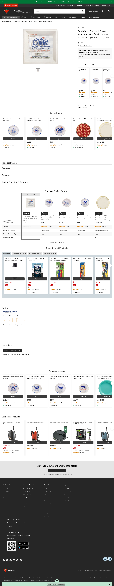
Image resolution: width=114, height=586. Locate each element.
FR (109, 5)
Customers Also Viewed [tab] (19, 253)
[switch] (5, 221)
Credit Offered (61, 5)
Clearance (48, 17)
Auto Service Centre (27, 491)
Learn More (10, 538)
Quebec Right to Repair (69, 504)
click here (84, 107)
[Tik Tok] (21, 560)
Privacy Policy (67, 488)
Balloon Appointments (28, 507)
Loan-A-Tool (25, 510)
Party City (82, 17)
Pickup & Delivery (7, 497)
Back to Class (72, 17)
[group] (14, 284)
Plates (30, 21)
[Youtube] (14, 560)
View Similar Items (106, 37)
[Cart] (109, 11)
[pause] (7, 2)
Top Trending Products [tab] (34, 253)
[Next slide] (111, 2)
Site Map (66, 494)
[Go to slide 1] (38, 70)
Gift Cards (25, 500)
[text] (84, 93)
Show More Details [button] (56, 242)
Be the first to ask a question (12, 350)
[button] (83, 11)
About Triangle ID (47, 491)
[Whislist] (103, 11)
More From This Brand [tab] (49, 253)
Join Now (70, 474)
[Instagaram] (11, 560)
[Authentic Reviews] (10, 311)
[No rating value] (81, 37)
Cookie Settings (6, 513)
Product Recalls (6, 504)
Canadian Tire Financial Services (30, 488)
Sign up (10, 526)
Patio (56, 17)
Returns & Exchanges (7, 500)
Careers (45, 497)
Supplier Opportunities (48, 516)
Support (80, 5)
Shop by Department (12, 17)
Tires (63, 17)
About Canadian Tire (47, 488)
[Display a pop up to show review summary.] (100, 93)
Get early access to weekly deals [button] (56, 584)
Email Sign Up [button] (71, 5)
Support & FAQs (6, 491)
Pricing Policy (67, 500)
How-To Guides (26, 513)
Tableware (23, 21)
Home (4, 21)
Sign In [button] (57, 470)
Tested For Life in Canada (49, 504)
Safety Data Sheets (7, 507)
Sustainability (46, 510)
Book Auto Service (94, 17)
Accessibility (66, 497)
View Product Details (93, 37)
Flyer (25, 17)
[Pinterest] (17, 560)
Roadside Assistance (27, 497)
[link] (83, 37)
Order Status (94, 11)
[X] (7, 560)
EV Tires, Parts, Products (28, 494)
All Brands (45, 500)
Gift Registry (26, 504)
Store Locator (6, 488)
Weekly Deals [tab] (6, 253)
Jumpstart (45, 507)
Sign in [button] (105, 5)
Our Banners (46, 494)
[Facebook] (4, 560)
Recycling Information (48, 513)
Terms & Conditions (68, 491)
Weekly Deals (36, 17)
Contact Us (5, 510)
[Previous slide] (3, 2)
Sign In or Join (84, 1)
